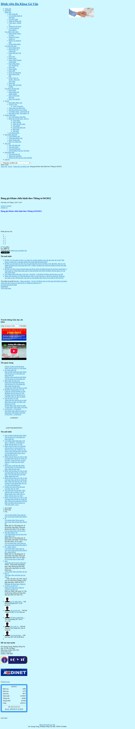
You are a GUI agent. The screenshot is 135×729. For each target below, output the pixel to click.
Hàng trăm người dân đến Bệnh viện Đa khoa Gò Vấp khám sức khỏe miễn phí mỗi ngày (15, 384)
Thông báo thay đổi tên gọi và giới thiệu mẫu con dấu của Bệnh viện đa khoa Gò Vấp (15, 402)
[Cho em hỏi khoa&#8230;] (7, 635)
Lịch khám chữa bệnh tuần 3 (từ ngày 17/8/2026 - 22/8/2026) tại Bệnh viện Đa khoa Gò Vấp (34, 274)
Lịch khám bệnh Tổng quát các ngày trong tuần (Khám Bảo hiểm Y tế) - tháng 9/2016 (16, 550)
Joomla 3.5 (4, 207)
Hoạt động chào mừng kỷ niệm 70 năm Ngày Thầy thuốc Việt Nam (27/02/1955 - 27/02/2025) (15, 412)
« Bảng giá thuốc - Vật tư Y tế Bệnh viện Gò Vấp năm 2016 (38, 281)
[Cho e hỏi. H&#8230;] (7, 626)
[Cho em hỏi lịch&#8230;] (7, 610)
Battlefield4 (4, 286)
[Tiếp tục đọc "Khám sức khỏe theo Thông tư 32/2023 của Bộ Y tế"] (16, 586)
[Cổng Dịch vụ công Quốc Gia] (14, 682)
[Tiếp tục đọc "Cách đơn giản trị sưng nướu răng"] (16, 561)
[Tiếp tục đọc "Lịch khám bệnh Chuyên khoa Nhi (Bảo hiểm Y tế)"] (16, 532)
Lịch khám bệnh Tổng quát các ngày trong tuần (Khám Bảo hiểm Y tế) (16, 522)
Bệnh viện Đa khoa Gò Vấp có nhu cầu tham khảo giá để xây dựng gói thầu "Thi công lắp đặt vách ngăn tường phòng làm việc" (16, 473)
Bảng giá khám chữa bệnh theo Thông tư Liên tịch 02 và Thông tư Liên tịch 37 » (34, 282)
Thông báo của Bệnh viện (21, 166)
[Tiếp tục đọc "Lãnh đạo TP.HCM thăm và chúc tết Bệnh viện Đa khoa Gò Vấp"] (16, 389)
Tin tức (10, 166)
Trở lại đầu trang (6, 288)
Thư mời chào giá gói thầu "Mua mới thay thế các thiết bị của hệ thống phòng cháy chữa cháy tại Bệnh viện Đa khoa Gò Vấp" (15, 493)
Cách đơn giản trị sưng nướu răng (15, 563)
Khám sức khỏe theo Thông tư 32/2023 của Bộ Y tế (14, 588)
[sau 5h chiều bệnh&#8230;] (7, 601)
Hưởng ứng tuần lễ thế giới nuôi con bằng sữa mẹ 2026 (15, 488)
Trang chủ (4, 166)
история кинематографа (9, 285)
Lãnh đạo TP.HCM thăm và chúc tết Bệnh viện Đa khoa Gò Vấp (15, 392)
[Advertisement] (34, 181)
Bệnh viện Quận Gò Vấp (47, 725)
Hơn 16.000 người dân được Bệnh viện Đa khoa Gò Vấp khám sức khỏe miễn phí (15, 373)
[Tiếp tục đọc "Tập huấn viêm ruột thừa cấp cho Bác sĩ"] (16, 573)
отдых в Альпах (6, 206)
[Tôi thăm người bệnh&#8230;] (7, 617)
